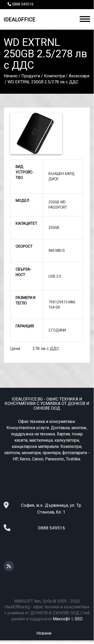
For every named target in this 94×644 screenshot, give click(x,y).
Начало (10, 75)
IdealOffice (19, 19)
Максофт (61, 618)
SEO (79, 618)
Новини (43, 633)
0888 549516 (23, 4)
